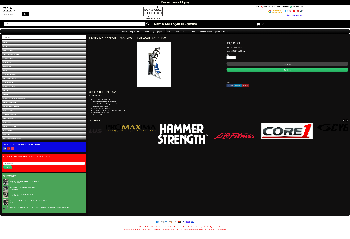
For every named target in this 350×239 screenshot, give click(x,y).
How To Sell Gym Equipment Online (191, 229)
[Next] (347, 120)
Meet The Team (8, 50)
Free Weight (44, 62)
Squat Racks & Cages (9, 74)
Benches (6, 94)
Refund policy (221, 229)
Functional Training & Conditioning (14, 98)
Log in (5, 8)
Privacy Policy (156, 229)
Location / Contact (173, 31)
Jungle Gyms (7, 122)
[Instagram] (12, 148)
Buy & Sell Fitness (174, 233)
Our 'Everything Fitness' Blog (44, 138)
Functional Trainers (9, 86)
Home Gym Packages (9, 126)
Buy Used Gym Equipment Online (135, 229)
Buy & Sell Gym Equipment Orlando (146, 227)
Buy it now (287, 70)
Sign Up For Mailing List (170, 229)
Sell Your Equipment (174, 227)
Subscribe (7, 167)
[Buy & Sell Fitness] (153, 18)
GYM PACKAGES (44, 130)
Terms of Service (210, 229)
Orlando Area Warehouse (294, 15)
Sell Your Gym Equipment (154, 31)
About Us (186, 31)
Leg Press (6, 90)
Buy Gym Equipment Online (213, 227)
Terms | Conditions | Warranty (192, 227)
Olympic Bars (7, 66)
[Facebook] (4, 148)
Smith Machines (8, 82)
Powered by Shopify (175, 235)
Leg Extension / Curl (9, 78)
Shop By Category (135, 31)
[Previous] (343, 120)
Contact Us (6, 46)
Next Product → (344, 78)
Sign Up (26, 14)
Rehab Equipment (8, 118)
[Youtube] (8, 148)
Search (130, 227)
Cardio (44, 70)
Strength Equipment (44, 114)
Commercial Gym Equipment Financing (213, 31)
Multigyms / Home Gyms (11, 106)
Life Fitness (44, 134)
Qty (227, 55)
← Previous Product (231, 78)
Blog (148, 229)
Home (124, 31)
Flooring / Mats (8, 110)
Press (194, 31)
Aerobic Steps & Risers (10, 102)
